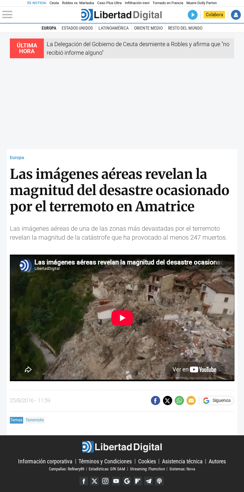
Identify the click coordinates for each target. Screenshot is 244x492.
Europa (49, 28)
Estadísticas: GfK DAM (107, 468)
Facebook (83, 481)
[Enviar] (179, 400)
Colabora (214, 15)
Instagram (105, 481)
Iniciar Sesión (236, 15)
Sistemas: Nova (182, 468)
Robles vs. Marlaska (78, 3)
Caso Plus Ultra (109, 3)
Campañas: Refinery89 (66, 468)
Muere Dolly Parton (201, 3)
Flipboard (137, 481)
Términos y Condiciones (105, 461)
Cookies (147, 461)
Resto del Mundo (185, 28)
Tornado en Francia (167, 3)
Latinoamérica (113, 28)
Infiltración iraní (137, 3)
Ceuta (54, 3)
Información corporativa (45, 461)
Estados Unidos (77, 28)
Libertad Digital (122, 447)
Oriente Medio (148, 28)
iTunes (159, 481)
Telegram (148, 481)
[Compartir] (155, 400)
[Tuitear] (167, 400)
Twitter (94, 481)
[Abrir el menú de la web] (41, 14)
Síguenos (222, 400)
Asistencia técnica (182, 461)
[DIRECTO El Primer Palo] (193, 15)
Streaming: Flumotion (147, 468)
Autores (217, 461)
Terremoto (34, 420)
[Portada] (121, 15)
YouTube (116, 481)
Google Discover (127, 481)
